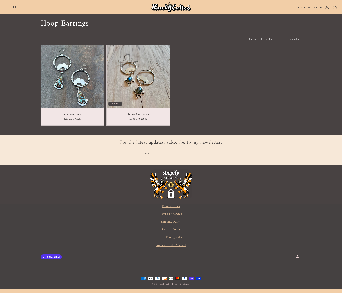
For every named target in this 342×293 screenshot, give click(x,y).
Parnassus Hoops (72, 114)
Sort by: (252, 39)
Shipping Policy (171, 221)
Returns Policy (171, 229)
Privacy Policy (171, 206)
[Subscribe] (198, 153)
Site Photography (171, 237)
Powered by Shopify (181, 284)
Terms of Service (171, 214)
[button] (7, 7)
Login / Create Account (171, 245)
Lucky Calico (166, 284)
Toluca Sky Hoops (138, 114)
